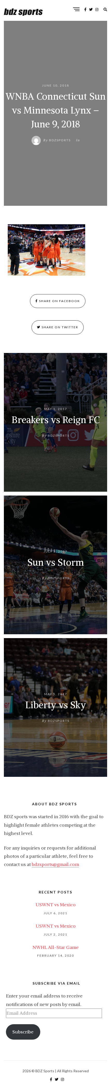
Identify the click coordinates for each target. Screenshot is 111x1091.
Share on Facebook (59, 301)
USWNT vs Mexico (56, 905)
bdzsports (60, 140)
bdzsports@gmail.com (55, 864)
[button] (46, 250)
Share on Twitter (59, 327)
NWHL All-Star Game (56, 947)
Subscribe (23, 1032)
